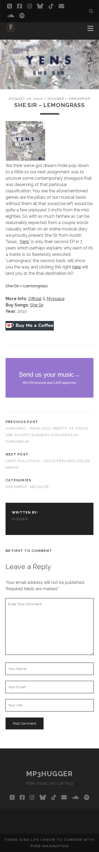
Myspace (55, 298)
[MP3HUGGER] (11, 30)
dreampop (79, 99)
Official (34, 298)
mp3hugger (49, 774)
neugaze (39, 487)
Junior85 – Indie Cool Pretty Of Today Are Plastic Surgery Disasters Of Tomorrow (47, 435)
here (76, 266)
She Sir (36, 305)
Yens (24, 241)
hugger (56, 99)
